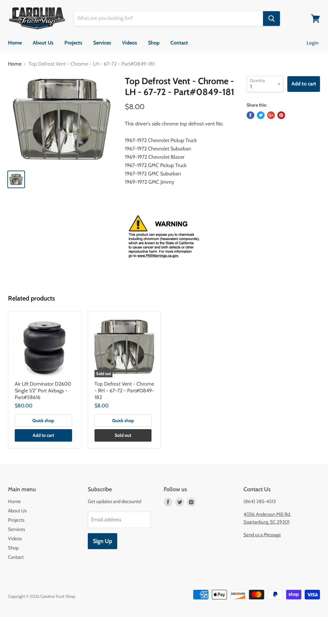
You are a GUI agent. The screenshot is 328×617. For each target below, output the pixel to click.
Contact (179, 43)
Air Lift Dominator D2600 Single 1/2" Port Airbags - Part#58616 (43, 390)
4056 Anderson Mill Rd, (267, 514)
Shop (154, 43)
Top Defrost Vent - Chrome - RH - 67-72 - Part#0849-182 (124, 390)
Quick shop (43, 420)
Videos (129, 43)
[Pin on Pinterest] (281, 115)
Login (312, 43)
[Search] (271, 18)
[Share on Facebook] (250, 115)
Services (102, 43)
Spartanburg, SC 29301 (266, 522)
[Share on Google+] (271, 115)
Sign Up (102, 541)
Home (15, 43)
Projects (73, 43)
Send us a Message (262, 535)
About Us (43, 43)
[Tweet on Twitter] (261, 115)
